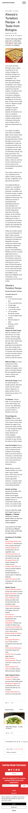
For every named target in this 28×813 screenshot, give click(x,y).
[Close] (26, 797)
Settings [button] (14, 810)
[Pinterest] (19, 770)
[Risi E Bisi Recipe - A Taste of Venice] (14, 718)
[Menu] (24, 2)
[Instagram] (14, 770)
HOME (14, 790)
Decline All (13, 807)
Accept (14, 804)
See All (21, 709)
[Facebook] (16, 770)
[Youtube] (9, 770)
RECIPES (14, 793)
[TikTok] (11, 770)
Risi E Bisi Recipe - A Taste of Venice (14, 727)
